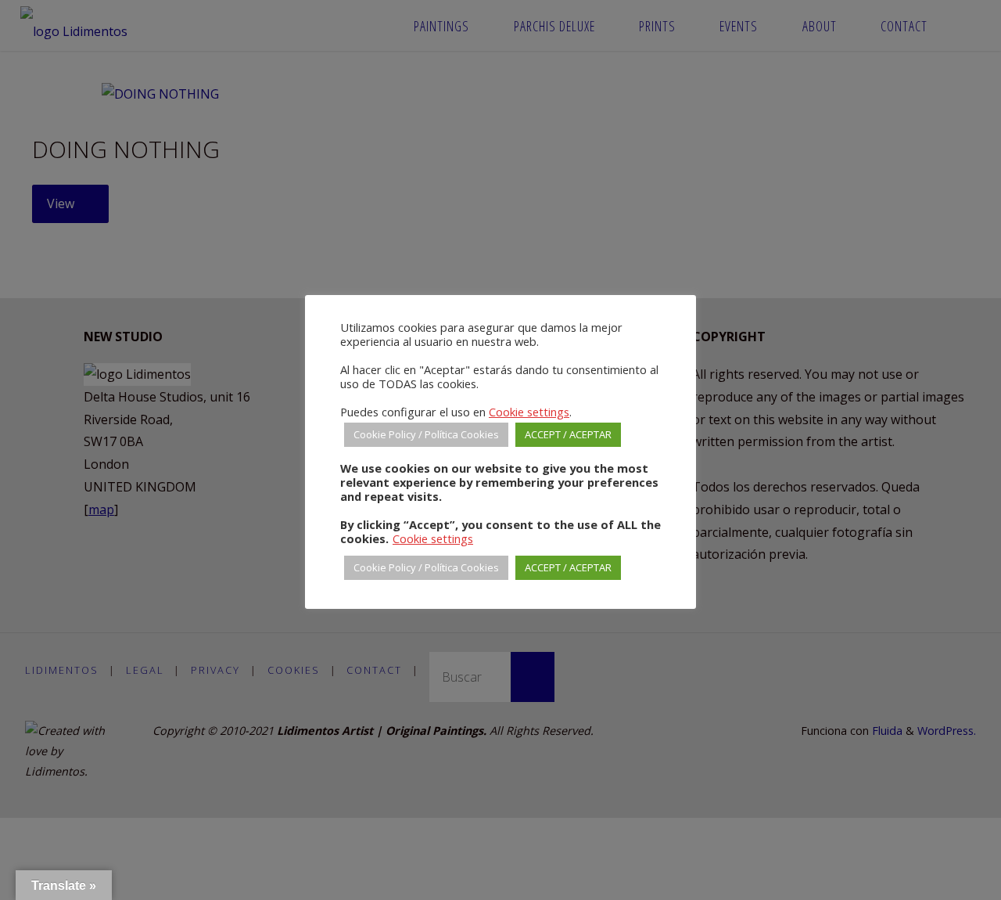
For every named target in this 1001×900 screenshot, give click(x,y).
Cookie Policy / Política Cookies (426, 434)
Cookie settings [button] (529, 411)
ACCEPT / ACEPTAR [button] (568, 434)
